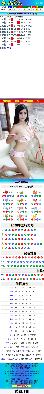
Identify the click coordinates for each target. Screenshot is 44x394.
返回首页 (39, 3)
